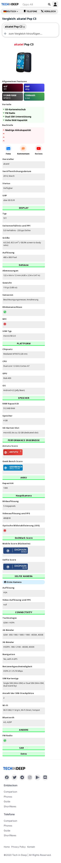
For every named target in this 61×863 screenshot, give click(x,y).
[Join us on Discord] (45, 777)
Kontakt (31, 846)
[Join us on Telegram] (22, 777)
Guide (7, 801)
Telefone (31, 11)
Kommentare (23, 153)
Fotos (8, 153)
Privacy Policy (18, 846)
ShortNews (10, 806)
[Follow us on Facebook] (7, 777)
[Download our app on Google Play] (37, 777)
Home (7, 846)
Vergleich (50, 11)
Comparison (10, 791)
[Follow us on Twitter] (14, 777)
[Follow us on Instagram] (30, 777)
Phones (8, 796)
